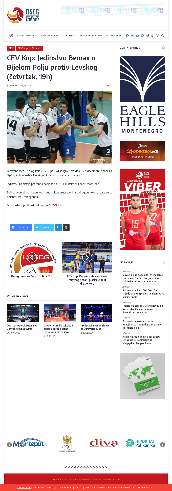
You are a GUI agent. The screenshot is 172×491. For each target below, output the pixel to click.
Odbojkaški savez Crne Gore (106, 479)
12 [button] (100, 467)
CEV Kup (23, 48)
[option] (30, 443)
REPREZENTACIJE (26, 35)
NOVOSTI (85, 35)
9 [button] (91, 467)
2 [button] (69, 467)
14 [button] (106, 467)
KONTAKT (116, 35)
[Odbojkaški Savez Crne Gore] (23, 15)
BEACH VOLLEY (100, 35)
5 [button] (78, 467)
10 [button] (94, 467)
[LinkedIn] (58, 227)
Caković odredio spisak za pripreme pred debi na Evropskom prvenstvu (58, 328)
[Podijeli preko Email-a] (66, 227)
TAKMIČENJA (45, 35)
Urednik (13, 85)
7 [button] (84, 467)
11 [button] (97, 467)
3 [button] (72, 467)
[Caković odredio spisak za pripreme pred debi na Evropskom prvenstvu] (60, 313)
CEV (11, 48)
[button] (9, 444)
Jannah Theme (24, 487)
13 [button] (103, 467)
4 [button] (75, 467)
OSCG (57, 35)
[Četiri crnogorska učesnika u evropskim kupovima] (23, 313)
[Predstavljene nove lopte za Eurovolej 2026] (97, 313)
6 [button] (81, 467)
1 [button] (66, 467)
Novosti (36, 48)
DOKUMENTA (70, 35)
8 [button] (88, 467)
